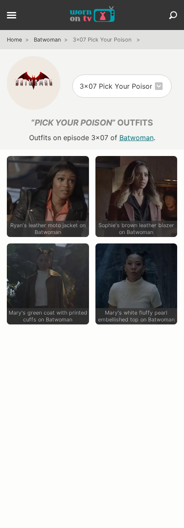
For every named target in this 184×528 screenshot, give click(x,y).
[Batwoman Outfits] (33, 83)
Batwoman (47, 39)
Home (14, 39)
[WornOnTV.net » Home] (92, 15)
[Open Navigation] (11, 16)
